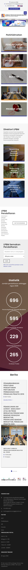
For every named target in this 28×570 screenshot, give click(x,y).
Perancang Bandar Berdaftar (14, 328)
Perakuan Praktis (14, 364)
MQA (2, 530)
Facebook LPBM (14, 2)
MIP (2, 524)
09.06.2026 (8, 454)
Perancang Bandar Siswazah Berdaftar (14, 309)
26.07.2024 (8, 397)
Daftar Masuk (14, 8)
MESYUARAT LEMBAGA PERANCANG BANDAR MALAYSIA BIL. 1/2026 (13, 450)
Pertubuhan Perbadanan (14, 346)
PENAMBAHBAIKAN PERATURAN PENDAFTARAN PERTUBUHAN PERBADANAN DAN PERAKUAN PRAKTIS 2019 (14, 388)
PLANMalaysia (4, 521)
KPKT (2, 518)
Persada (3, 527)
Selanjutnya (8, 400)
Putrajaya (7, 457)
